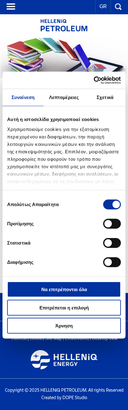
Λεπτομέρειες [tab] (64, 97)
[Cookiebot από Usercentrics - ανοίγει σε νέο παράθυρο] (93, 80)
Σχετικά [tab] (105, 97)
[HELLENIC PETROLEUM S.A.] (64, 30)
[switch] (112, 224)
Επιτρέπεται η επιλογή (64, 307)
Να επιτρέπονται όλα (64, 289)
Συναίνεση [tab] (22, 97)
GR (103, 6)
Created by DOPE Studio (64, 397)
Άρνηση (64, 325)
